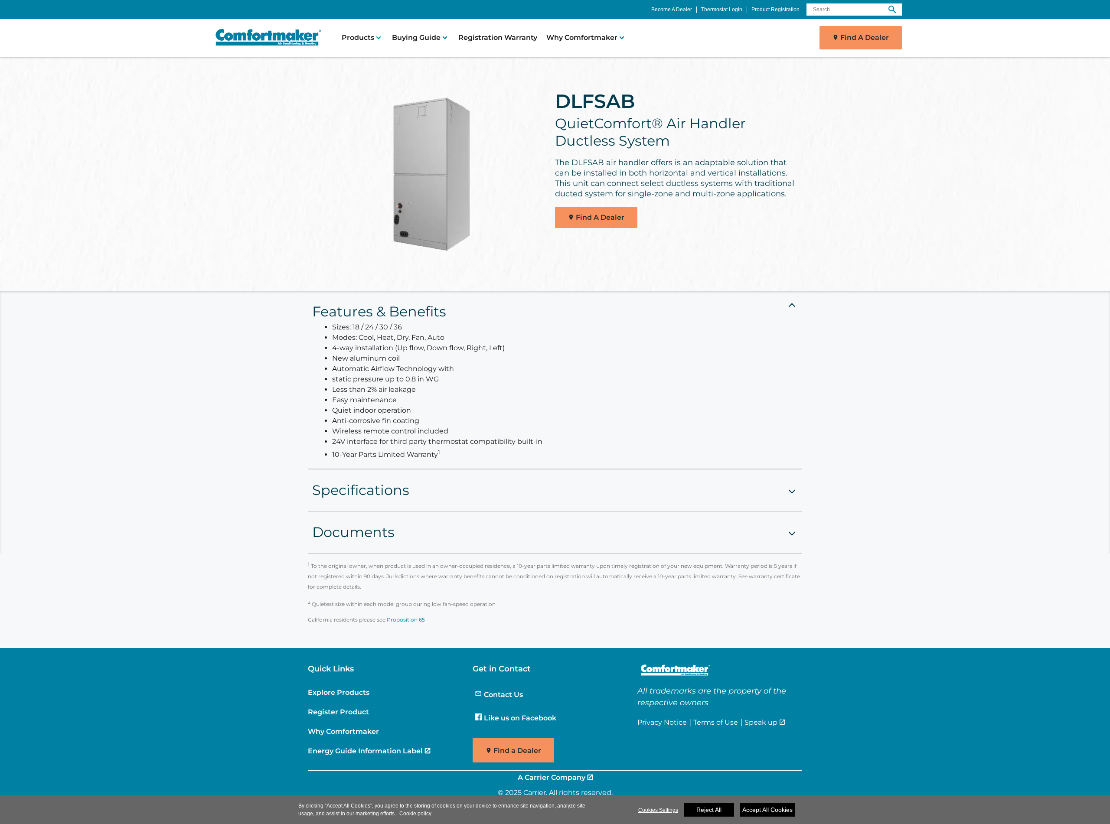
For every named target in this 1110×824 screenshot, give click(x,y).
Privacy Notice (662, 722)
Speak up (760, 722)
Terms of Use (715, 722)
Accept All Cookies (767, 809)
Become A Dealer (671, 10)
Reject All (709, 809)
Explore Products (338, 692)
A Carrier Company (551, 777)
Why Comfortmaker (343, 731)
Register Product (338, 711)
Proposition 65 (406, 619)
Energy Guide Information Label (365, 750)
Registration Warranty (497, 37)
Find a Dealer (517, 750)
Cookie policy (415, 814)
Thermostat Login (721, 10)
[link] (264, 37)
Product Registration (775, 10)
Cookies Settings (658, 810)
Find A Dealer (864, 37)
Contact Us (503, 694)
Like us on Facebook (520, 717)
